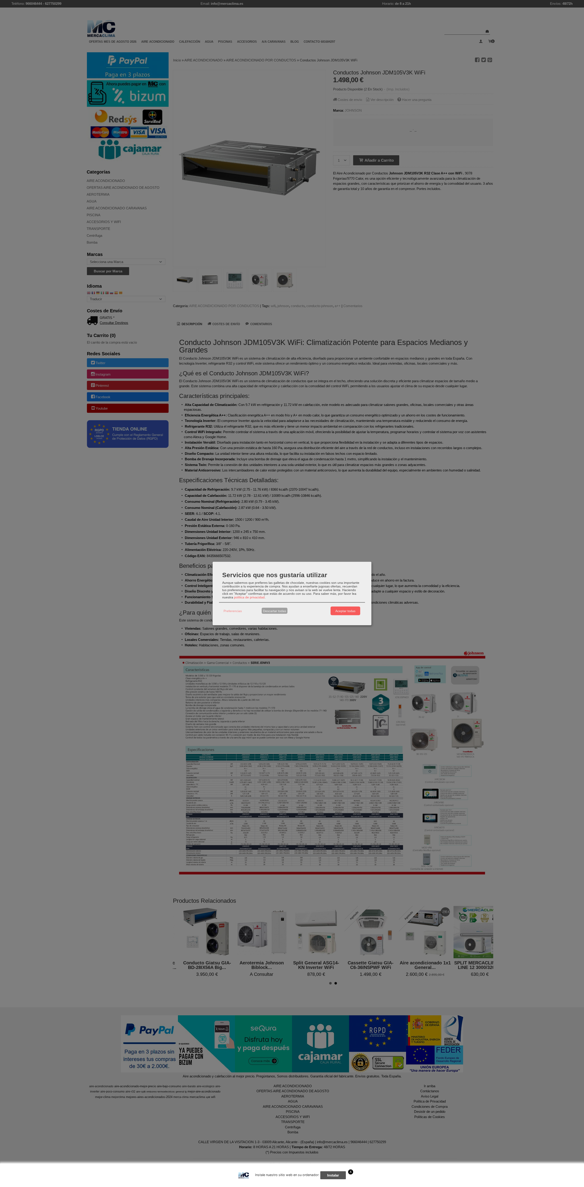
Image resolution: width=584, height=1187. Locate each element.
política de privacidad (249, 597)
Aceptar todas (345, 611)
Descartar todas (274, 611)
